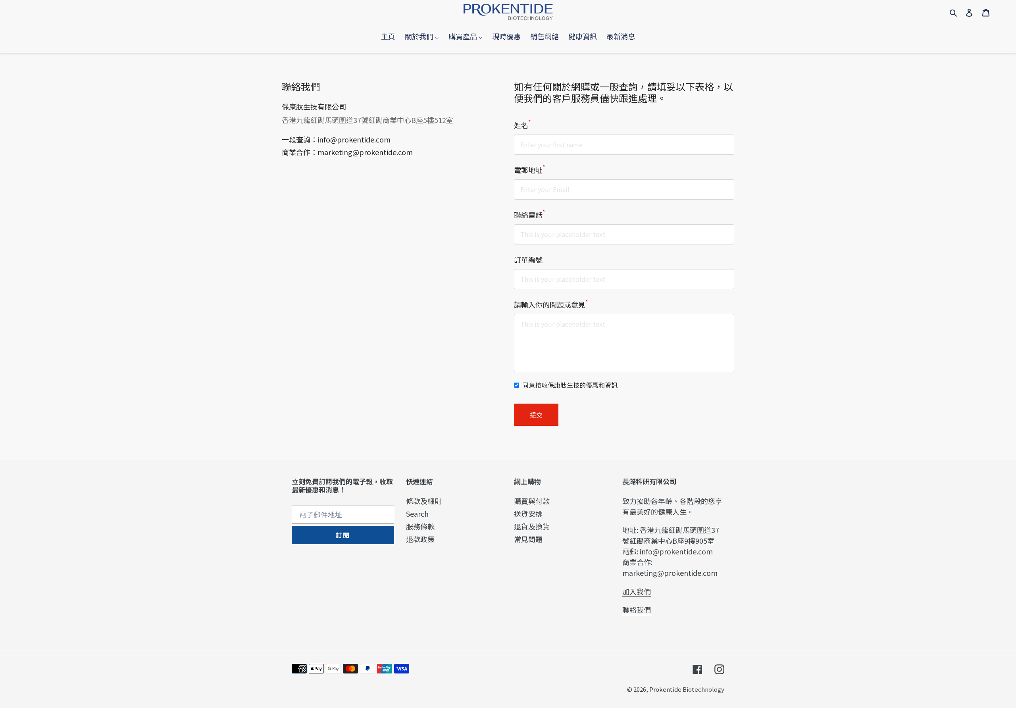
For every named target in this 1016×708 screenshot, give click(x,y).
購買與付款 (532, 501)
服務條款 (420, 526)
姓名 (522, 125)
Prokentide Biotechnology (686, 689)
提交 (536, 414)
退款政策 (420, 539)
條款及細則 (424, 501)
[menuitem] (388, 36)
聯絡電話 (529, 215)
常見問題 (528, 539)
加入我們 (636, 591)
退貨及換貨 (532, 526)
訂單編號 (528, 259)
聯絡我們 (636, 609)
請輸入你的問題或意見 (551, 304)
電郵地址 (529, 170)
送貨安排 (528, 513)
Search (417, 513)
